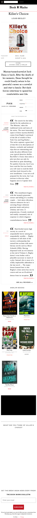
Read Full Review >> (29, 278)
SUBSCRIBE (18, 507)
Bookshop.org (8, 514)
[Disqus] (18, 456)
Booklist (6, 202)
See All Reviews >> (24, 282)
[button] (18, 405)
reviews (12, 106)
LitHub (15, 517)
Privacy (22, 517)
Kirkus (6, 236)
